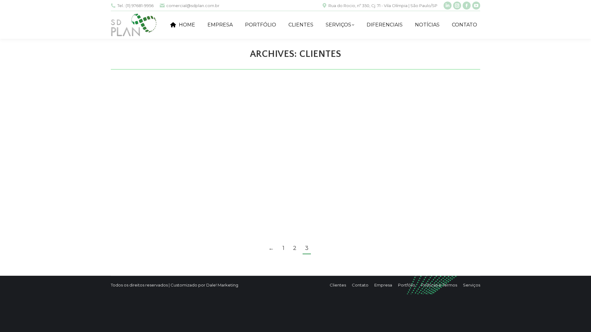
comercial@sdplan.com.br (192, 5)
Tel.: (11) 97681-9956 (135, 5)
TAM (128, 208)
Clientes (127, 150)
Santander (139, 139)
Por (149, 150)
